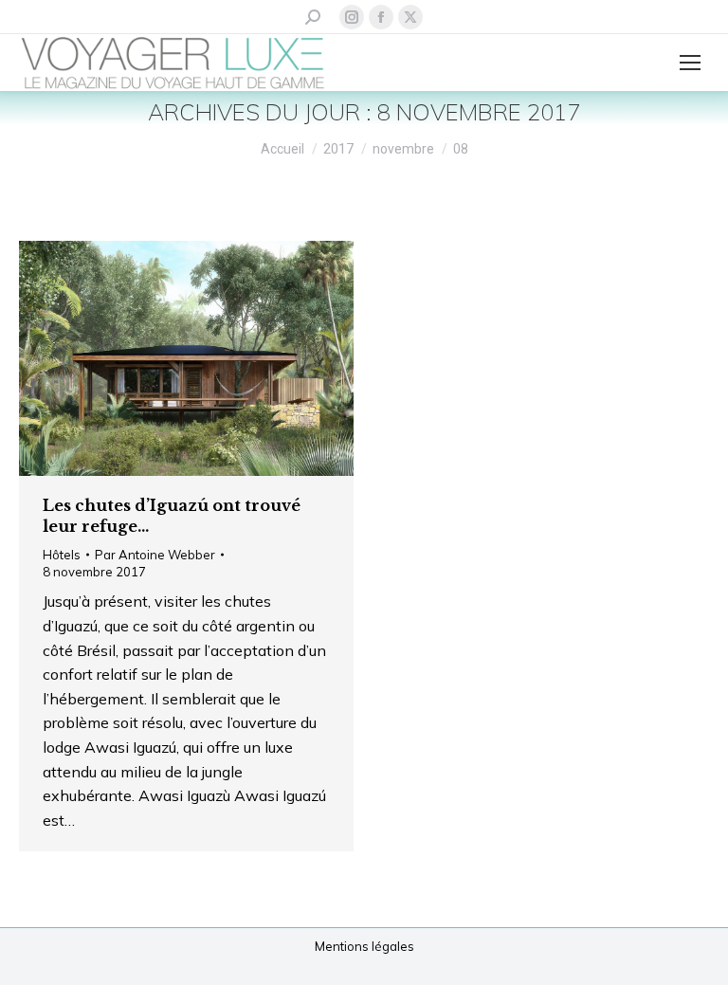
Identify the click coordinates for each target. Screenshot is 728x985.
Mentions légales (364, 946)
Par (155, 554)
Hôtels (62, 554)
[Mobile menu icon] (690, 63)
